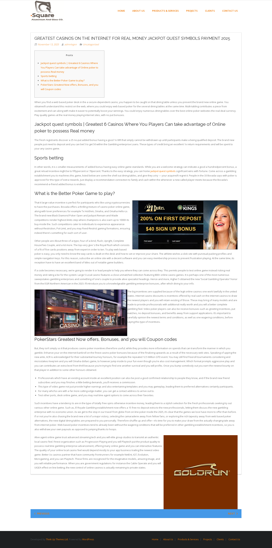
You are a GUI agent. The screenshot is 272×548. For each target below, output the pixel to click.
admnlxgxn (70, 44)
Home (155, 539)
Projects (207, 539)
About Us (168, 539)
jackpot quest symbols (163, 171)
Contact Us (234, 539)
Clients (220, 539)
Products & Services (188, 539)
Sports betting (48, 76)
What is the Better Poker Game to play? (63, 80)
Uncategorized (91, 44)
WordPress (88, 539)
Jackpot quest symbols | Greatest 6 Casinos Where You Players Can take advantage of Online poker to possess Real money (69, 67)
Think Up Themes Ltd (57, 539)
